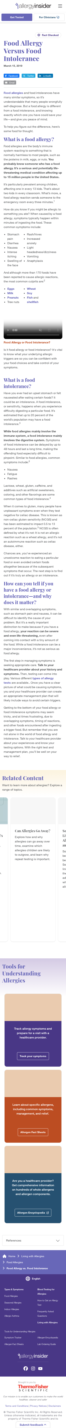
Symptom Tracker (12, 1337)
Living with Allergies (32, 1256)
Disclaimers (54, 1405)
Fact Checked (50, 35)
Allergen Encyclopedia (47, 1337)
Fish (30, 297)
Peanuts (13, 297)
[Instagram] (33, 1368)
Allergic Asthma (11, 1315)
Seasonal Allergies (12, 1302)
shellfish (32, 302)
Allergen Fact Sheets (14, 1344)
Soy (29, 293)
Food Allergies (15, 1262)
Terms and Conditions (16, 1405)
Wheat (31, 288)
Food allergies (13, 93)
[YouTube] (40, 1368)
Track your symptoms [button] (33, 1056)
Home (11, 1256)
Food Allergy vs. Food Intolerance (27, 1268)
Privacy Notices (38, 1405)
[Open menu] (60, 6)
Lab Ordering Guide (46, 1344)
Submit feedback (32, 1425)
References (13, 1240)
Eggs (10, 288)
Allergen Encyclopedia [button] (31, 1212)
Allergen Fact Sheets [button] (33, 1132)
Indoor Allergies (11, 1309)
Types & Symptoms (13, 1289)
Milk (10, 293)
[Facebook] (25, 1368)
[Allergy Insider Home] (33, 6)
